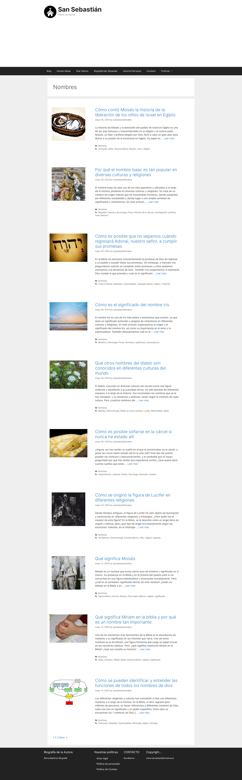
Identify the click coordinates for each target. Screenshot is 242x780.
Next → (63, 737)
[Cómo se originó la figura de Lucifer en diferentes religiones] (68, 525)
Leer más (169, 138)
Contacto (151, 71)
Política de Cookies (106, 769)
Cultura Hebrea (105, 284)
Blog (49, 71)
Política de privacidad (108, 763)
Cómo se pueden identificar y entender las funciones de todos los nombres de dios (136, 683)
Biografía (102, 212)
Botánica (102, 342)
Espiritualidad (129, 284)
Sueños (152, 474)
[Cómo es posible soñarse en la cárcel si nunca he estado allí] (68, 456)
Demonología (113, 411)
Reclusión (143, 474)
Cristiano (108, 660)
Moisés (132, 149)
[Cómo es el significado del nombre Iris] (68, 329)
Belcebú (102, 411)
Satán (166, 411)
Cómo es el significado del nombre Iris (132, 304)
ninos (139, 149)
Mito (142, 538)
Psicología (133, 474)
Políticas (165, 71)
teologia (154, 723)
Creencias (103, 723)
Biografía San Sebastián (105, 71)
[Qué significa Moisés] (68, 588)
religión (146, 149)
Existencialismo (131, 538)
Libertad (116, 474)
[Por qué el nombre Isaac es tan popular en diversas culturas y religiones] (68, 199)
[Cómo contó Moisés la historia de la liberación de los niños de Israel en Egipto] (68, 140)
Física (130, 212)
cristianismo (104, 538)
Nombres (102, 146)
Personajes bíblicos (137, 596)
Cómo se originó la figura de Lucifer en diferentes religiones (132, 497)
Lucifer (147, 411)
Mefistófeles (156, 411)
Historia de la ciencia (143, 212)
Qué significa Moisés (115, 558)
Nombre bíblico (134, 660)
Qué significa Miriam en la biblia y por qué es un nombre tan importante (135, 619)
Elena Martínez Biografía (55, 758)
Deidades (117, 284)
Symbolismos (153, 342)
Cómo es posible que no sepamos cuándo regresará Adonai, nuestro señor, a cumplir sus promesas (136, 241)
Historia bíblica (121, 149)
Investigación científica (165, 212)
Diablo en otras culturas (131, 411)
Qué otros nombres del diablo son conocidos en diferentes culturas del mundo (130, 368)
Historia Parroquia (132, 71)
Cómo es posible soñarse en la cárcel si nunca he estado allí (133, 434)
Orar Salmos (82, 71)
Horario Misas (64, 71)
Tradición (166, 284)
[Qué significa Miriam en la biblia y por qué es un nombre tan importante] (68, 641)
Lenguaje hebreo (145, 284)
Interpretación (104, 474)
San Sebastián (80, 9)
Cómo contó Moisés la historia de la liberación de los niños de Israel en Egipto (135, 112)
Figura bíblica (104, 596)
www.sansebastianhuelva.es (160, 758)
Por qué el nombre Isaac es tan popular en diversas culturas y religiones (136, 172)
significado (140, 342)
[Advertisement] (121, 44)
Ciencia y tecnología (117, 212)
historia (115, 596)
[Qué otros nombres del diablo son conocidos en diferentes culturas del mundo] (68, 388)
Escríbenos (129, 758)
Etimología (112, 342)
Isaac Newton (101, 215)
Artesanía (102, 149)
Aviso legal (102, 758)
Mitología (136, 723)
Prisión (124, 474)
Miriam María (120, 660)
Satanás (157, 538)
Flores (121, 342)
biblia (110, 149)
